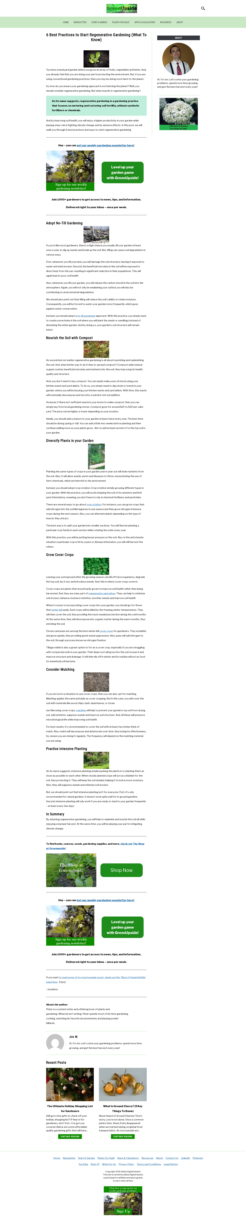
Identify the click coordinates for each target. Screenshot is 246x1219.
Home (66, 22)
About (180, 22)
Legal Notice (171, 1164)
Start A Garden (99, 22)
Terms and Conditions (149, 1164)
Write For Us (109, 1164)
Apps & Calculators (145, 22)
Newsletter (80, 22)
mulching (81, 710)
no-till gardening (86, 315)
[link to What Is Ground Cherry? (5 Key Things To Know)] (123, 1084)
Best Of (95, 1164)
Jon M (73, 1037)
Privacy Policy (126, 1164)
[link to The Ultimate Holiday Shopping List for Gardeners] (70, 1084)
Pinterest (198, 1158)
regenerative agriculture (101, 593)
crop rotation (93, 504)
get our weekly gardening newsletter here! (105, 145)
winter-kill (56, 609)
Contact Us (172, 1158)
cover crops (106, 631)
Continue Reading (70, 1136)
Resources (165, 22)
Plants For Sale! (120, 22)
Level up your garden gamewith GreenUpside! (123, 172)
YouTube (83, 1164)
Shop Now (121, 870)
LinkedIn (185, 1158)
